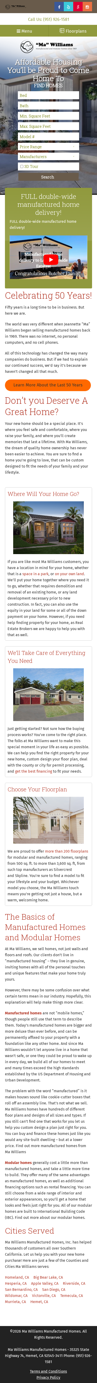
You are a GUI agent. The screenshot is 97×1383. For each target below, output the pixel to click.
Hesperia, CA (16, 1283)
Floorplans (75, 31)
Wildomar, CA (16, 1296)
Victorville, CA (44, 1296)
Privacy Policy (48, 1377)
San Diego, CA (53, 1290)
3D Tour (31, 166)
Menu (26, 31)
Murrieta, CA (15, 1302)
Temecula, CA (71, 1296)
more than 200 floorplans (66, 851)
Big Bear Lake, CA (48, 1277)
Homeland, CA (17, 1277)
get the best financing (33, 771)
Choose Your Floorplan (37, 789)
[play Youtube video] (51, 259)
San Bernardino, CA (21, 1290)
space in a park (35, 574)
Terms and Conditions (48, 1371)
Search (47, 176)
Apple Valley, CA (44, 1283)
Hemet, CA (39, 1302)
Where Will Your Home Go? (43, 494)
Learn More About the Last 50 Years (47, 385)
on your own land (69, 574)
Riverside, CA (74, 1283)
